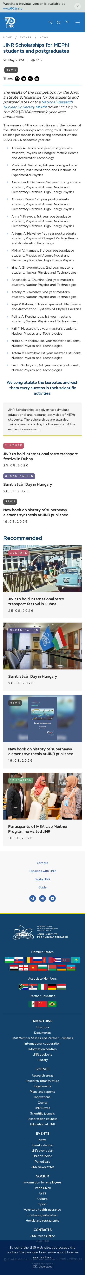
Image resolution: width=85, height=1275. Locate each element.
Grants (42, 1102)
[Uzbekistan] (9, 962)
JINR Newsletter (42, 1167)
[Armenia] (62, 969)
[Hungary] (61, 988)
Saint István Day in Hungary (27, 485)
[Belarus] (52, 969)
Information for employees (42, 1182)
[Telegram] (32, 899)
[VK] (42, 899)
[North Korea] (66, 962)
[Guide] (58, 22)
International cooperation (42, 1043)
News (44, 37)
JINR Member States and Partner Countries (42, 1038)
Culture (14, 445)
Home (8, 37)
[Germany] (52, 988)
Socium (42, 1176)
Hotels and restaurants (42, 1220)
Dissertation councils (42, 1119)
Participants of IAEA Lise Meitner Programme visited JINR (38, 829)
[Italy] (43, 988)
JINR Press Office (42, 1236)
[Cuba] (57, 962)
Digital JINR (42, 879)
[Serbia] (33, 988)
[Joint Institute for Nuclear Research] (42, 947)
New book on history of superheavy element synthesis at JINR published (35, 512)
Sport (43, 1204)
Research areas (42, 1075)
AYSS (42, 1193)
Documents (42, 1033)
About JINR (43, 1021)
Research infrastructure (42, 1081)
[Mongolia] (47, 962)
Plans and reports (42, 1091)
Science (42, 1069)
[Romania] (28, 962)
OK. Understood (42, 1266)
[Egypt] (14, 969)
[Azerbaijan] (71, 969)
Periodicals (42, 1161)
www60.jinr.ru (12, 8)
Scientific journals (42, 1113)
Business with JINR (43, 871)
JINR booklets (42, 1054)
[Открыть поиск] (50, 22)
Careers (42, 863)
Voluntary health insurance (42, 1209)
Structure (42, 1027)
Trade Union (42, 1188)
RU (66, 22)
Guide (42, 887)
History (43, 1060)
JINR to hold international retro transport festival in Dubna (40, 456)
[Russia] (38, 962)
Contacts (43, 1230)
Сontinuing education (42, 1215)
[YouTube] (52, 899)
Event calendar (42, 1145)
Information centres (42, 1049)
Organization (19, 476)
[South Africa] (24, 988)
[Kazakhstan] (75, 962)
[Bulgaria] (43, 969)
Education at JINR (42, 1124)
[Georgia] (24, 969)
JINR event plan (42, 1150)
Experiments (43, 1086)
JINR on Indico (42, 1156)
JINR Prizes (42, 1108)
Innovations (42, 1097)
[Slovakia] (19, 962)
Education (21, 780)
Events (26, 37)
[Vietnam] (33, 969)
